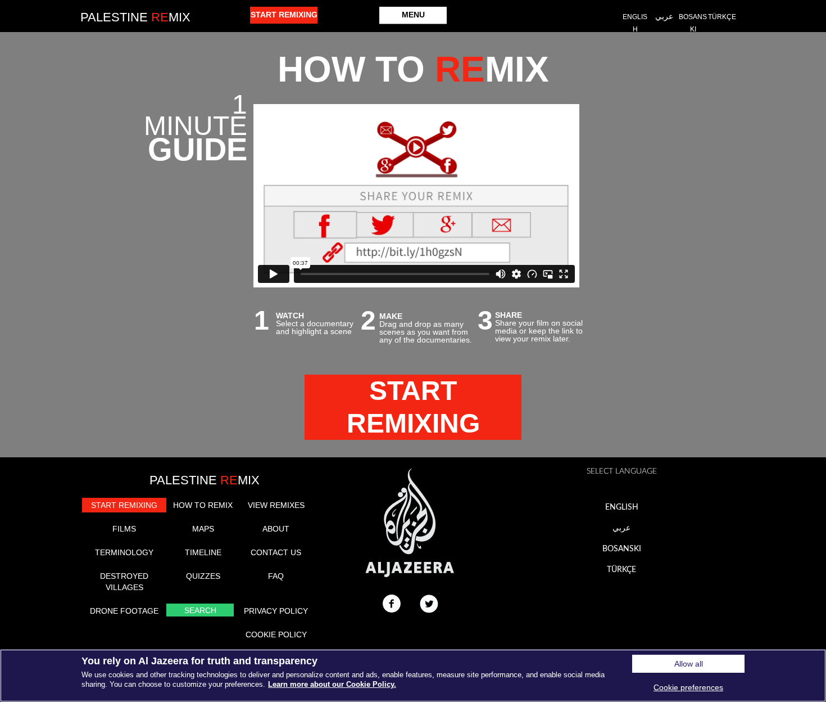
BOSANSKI (621, 549)
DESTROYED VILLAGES (124, 582)
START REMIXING (124, 505)
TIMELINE (203, 552)
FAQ (276, 576)
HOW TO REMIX (203, 505)
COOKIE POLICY (276, 634)
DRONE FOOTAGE (124, 610)
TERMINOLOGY (124, 552)
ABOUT (275, 528)
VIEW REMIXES (276, 505)
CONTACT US (276, 552)
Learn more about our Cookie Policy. (332, 684)
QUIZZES (203, 576)
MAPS (203, 528)
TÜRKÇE (621, 570)
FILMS (124, 528)
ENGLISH (621, 507)
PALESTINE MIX (204, 480)
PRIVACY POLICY (276, 610)
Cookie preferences (688, 687)
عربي (621, 528)
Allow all (688, 663)
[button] (413, 15)
